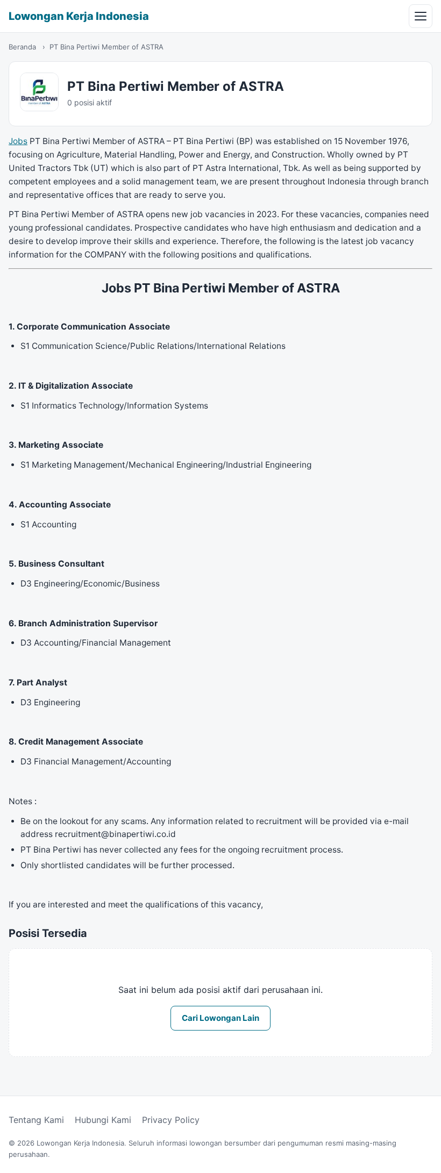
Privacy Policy (171, 1119)
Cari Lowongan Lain (220, 1018)
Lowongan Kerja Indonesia (79, 16)
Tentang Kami (36, 1119)
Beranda (22, 46)
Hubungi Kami (103, 1119)
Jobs (18, 141)
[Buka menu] (420, 16)
